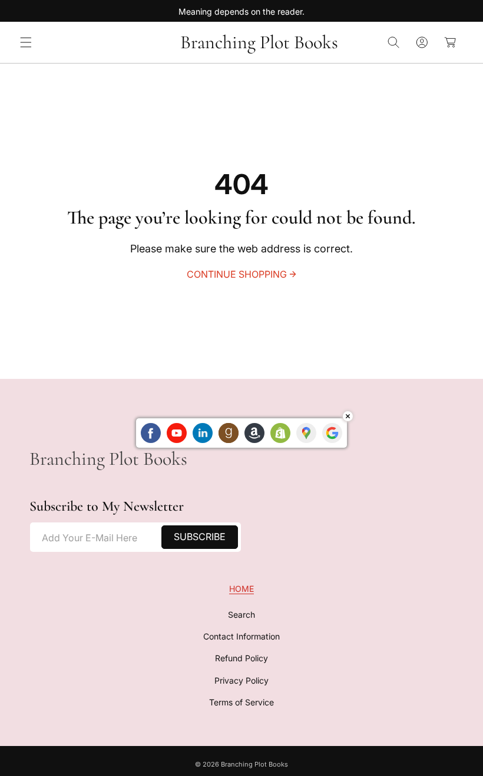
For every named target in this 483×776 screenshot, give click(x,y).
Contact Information (241, 636)
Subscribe (200, 536)
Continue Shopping (237, 274)
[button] (26, 42)
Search (241, 615)
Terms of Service (241, 702)
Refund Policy (241, 658)
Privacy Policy (241, 680)
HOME (241, 589)
